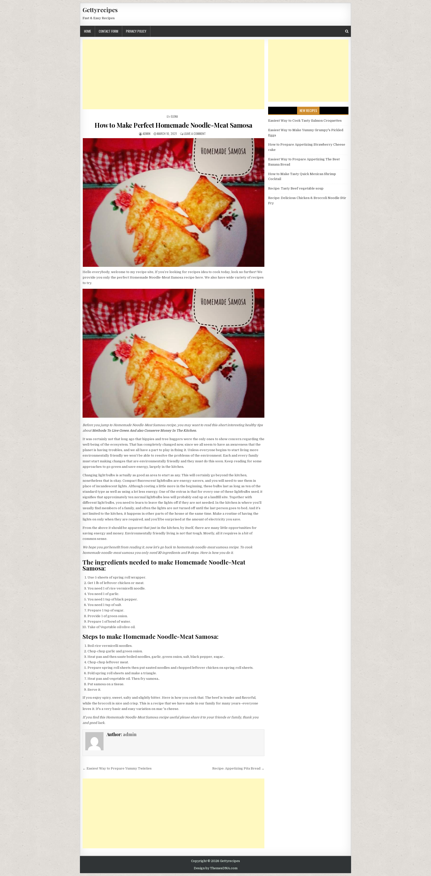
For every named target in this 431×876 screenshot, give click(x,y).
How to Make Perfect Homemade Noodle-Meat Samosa (173, 125)
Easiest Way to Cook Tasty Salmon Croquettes (305, 120)
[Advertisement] (173, 74)
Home (87, 31)
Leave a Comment (195, 133)
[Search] (346, 31)
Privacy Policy (136, 31)
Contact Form (108, 31)
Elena (174, 116)
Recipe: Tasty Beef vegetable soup (295, 188)
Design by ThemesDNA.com (215, 868)
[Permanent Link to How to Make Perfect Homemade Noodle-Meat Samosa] (173, 202)
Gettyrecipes (100, 10)
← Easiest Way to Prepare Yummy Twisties (117, 768)
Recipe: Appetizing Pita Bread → (238, 768)
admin (146, 133)
